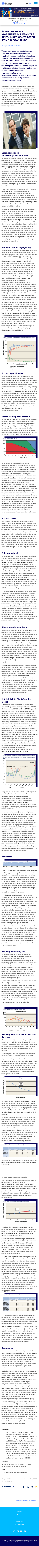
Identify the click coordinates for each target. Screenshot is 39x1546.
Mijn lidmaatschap (19, 23)
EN (30, 3)
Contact (19, 1512)
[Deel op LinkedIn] (32, 1487)
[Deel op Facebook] (24, 1487)
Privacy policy (19, 1524)
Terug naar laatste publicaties (11, 46)
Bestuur (19, 1515)
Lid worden (19, 1521)
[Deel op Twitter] (28, 1487)
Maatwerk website (12, 1542)
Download (7, 1486)
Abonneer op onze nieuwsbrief (26, 1500)
